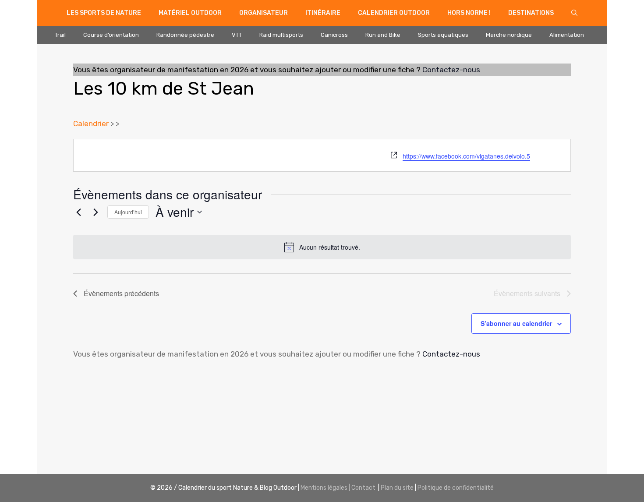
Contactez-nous (451, 69)
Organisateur (263, 13)
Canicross (334, 35)
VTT (237, 35)
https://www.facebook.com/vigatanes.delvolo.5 (466, 156)
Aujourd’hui (128, 212)
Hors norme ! (469, 13)
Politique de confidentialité (456, 487)
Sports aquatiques (443, 35)
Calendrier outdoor (394, 13)
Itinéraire (322, 13)
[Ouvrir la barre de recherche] (574, 13)
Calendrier (91, 123)
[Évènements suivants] (95, 212)
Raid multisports (281, 35)
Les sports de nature (104, 13)
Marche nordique (509, 35)
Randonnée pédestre (185, 35)
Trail (60, 35)
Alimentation (566, 35)
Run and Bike (382, 35)
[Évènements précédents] (78, 212)
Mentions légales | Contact (338, 487)
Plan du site (397, 487)
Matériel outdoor (190, 13)
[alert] (322, 247)
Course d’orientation (111, 35)
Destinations (531, 13)
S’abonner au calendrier (516, 323)
